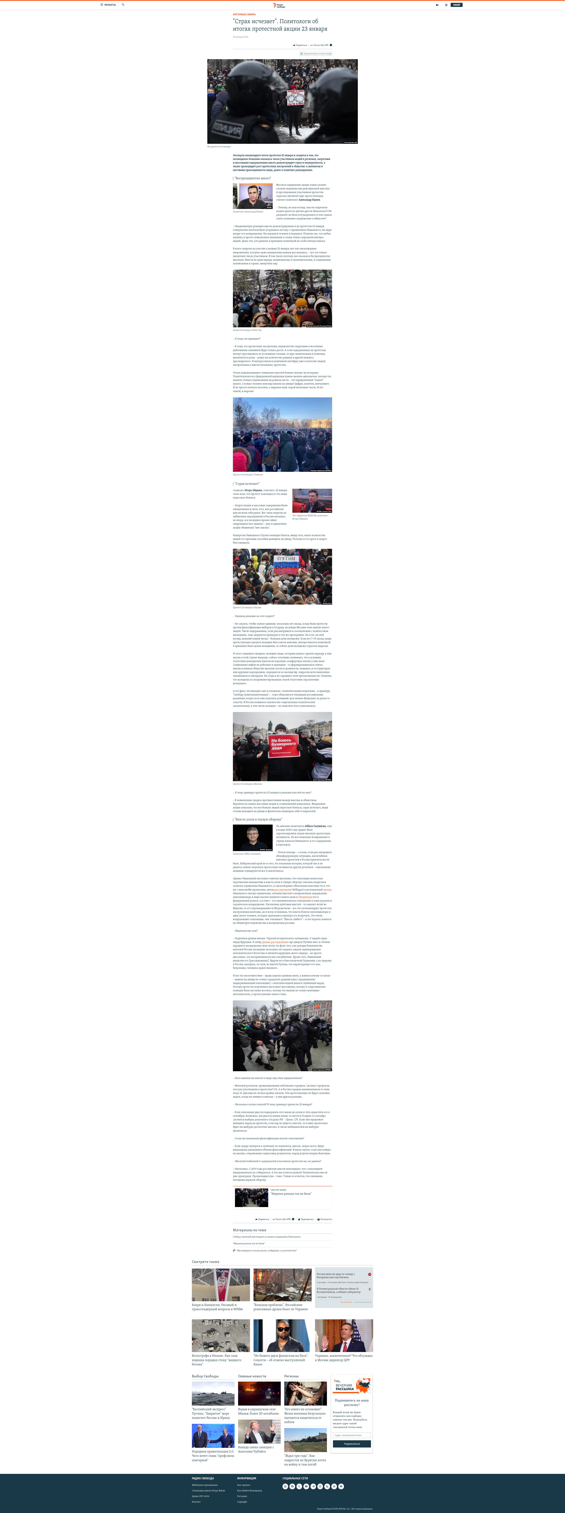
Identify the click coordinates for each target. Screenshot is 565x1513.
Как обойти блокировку (249, 1491)
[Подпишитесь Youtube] (306, 1486)
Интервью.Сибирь (244, 14)
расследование (283, 890)
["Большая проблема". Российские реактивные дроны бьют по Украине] (283, 1285)
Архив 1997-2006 (200, 1496)
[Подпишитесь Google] (285, 1486)
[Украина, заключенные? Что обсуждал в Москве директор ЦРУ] (344, 1335)
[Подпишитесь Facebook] (292, 1486)
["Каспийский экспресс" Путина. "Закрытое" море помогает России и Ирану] (213, 1394)
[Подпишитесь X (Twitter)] (299, 1486)
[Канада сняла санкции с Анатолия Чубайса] (259, 1432)
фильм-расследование (275, 942)
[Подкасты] (334, 1486)
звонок (327, 890)
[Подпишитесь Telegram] (313, 1486)
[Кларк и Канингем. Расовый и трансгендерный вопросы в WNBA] (221, 1285)
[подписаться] (341, 1486)
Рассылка (242, 1496)
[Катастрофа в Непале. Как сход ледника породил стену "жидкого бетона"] (221, 1335)
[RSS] (327, 1486)
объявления (305, 897)
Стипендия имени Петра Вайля (208, 1491)
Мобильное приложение (205, 1485)
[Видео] (437, 5)
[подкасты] (446, 5)
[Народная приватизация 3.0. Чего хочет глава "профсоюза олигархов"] (213, 1436)
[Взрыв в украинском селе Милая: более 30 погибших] (259, 1394)
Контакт (196, 1502)
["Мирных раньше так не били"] (251, 1197)
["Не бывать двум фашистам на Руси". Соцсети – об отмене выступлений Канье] (283, 1335)
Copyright (242, 1502)
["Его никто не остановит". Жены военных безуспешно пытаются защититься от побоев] (305, 1394)
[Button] (300, 45)
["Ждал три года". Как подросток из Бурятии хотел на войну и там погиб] (305, 1440)
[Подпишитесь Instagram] (320, 1486)
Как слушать (243, 1485)
